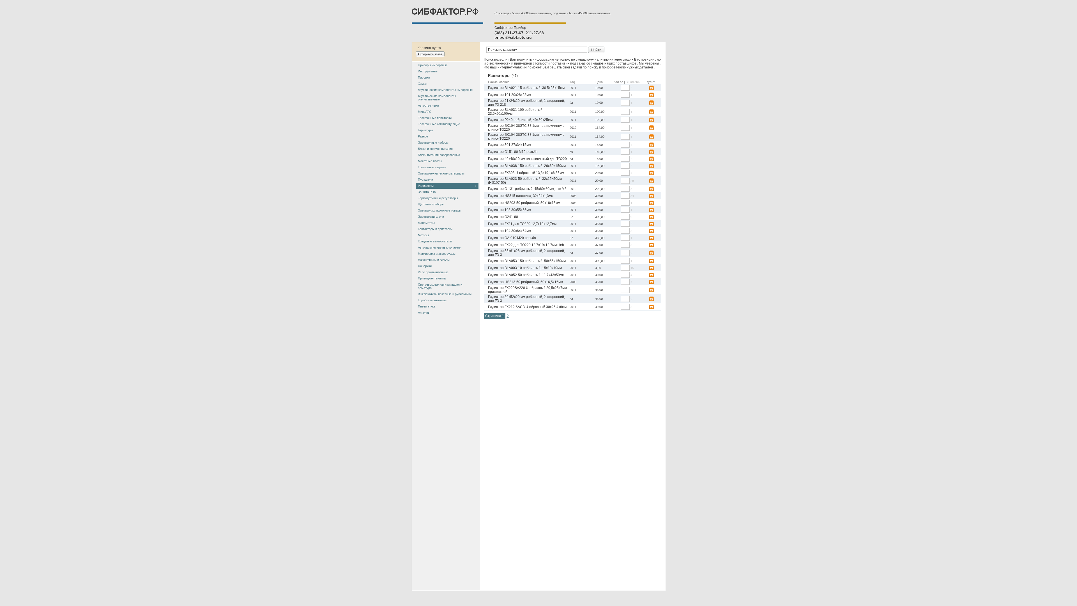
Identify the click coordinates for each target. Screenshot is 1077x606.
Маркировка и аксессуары (436, 253)
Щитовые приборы (431, 204)
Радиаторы (426, 185)
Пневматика (426, 306)
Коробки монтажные (432, 300)
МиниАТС (424, 111)
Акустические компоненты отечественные (437, 97)
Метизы (423, 235)
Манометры (426, 222)
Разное (423, 136)
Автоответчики (428, 105)
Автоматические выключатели (439, 247)
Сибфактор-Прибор (510, 28)
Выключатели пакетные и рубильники (444, 294)
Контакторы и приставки (435, 229)
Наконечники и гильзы (434, 259)
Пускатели (425, 179)
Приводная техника (432, 278)
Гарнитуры (425, 130)
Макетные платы (430, 161)
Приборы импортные (433, 65)
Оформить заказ (430, 54)
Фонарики (425, 266)
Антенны (424, 312)
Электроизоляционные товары (439, 210)
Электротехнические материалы (441, 173)
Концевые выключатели (435, 241)
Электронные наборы (433, 142)
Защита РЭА (427, 192)
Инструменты (428, 71)
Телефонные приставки (435, 118)
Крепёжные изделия (432, 167)
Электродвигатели (431, 216)
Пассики (424, 77)
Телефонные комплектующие (439, 124)
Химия (422, 83)
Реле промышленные (433, 272)
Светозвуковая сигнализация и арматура (440, 286)
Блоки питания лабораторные (439, 155)
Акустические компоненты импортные (445, 89)
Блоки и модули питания (435, 148)
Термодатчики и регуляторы (438, 198)
